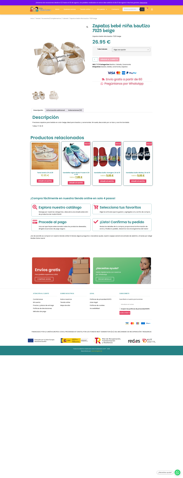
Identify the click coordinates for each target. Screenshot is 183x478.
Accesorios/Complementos (51, 18)
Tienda (37, 18)
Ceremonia (126, 64)
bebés (109, 67)
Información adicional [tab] (55, 110)
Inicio (57, 9)
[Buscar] (142, 9)
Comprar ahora (44, 279)
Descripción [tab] (38, 110)
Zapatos (124, 67)
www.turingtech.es (96, 351)
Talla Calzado (102, 49)
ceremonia (116, 67)
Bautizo (112, 64)
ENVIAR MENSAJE (105, 279)
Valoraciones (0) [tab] (75, 110)
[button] (87, 27)
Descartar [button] (143, 3)
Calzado (65, 18)
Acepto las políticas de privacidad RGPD (135, 309)
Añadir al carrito (109, 59)
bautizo (103, 67)
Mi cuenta (101, 9)
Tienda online (85, 9)
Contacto (115, 9)
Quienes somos (70, 9)
